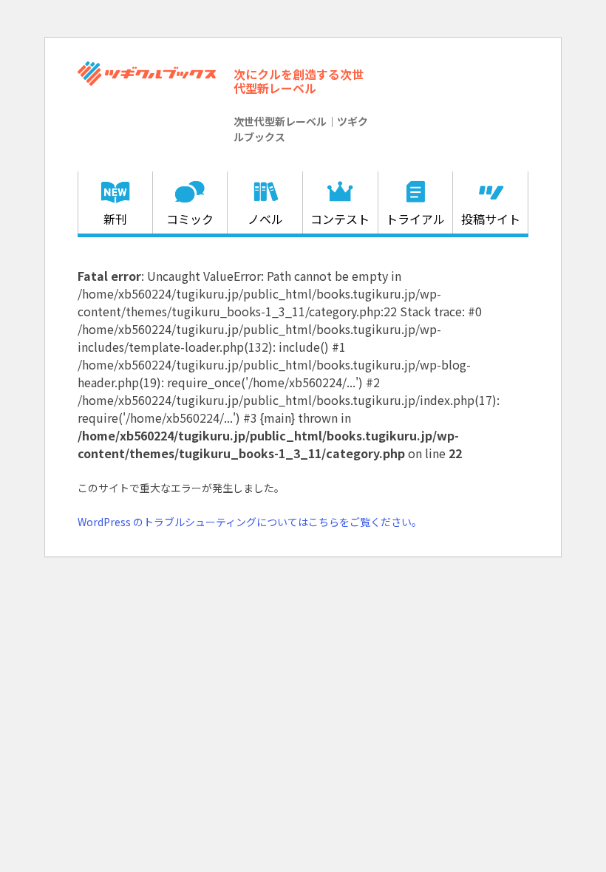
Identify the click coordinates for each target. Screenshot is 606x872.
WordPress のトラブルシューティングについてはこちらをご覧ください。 (250, 521)
